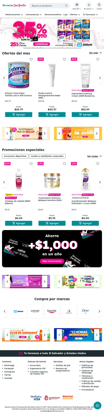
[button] (76, 6)
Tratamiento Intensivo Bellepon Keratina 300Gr (50, 199)
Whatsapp (9, 365)
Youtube (8, 378)
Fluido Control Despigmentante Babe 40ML (49, 95)
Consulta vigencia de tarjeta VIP (39, 373)
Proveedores (88, 389)
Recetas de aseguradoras (63, 369)
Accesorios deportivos (15, 156)
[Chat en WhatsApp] (97, 405)
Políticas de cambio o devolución (91, 382)
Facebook (9, 368)
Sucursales (35, 365)
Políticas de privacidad (87, 366)
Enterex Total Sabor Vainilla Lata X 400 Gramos (18, 94)
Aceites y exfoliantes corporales (47, 156)
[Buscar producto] (66, 5)
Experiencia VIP (38, 368)
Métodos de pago (90, 386)
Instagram (9, 372)
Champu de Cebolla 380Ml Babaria (17, 202)
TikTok (7, 375)
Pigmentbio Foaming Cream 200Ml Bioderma (83, 94)
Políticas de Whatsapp (87, 371)
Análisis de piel (63, 365)
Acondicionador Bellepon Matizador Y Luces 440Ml (84, 202)
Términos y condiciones (87, 377)
